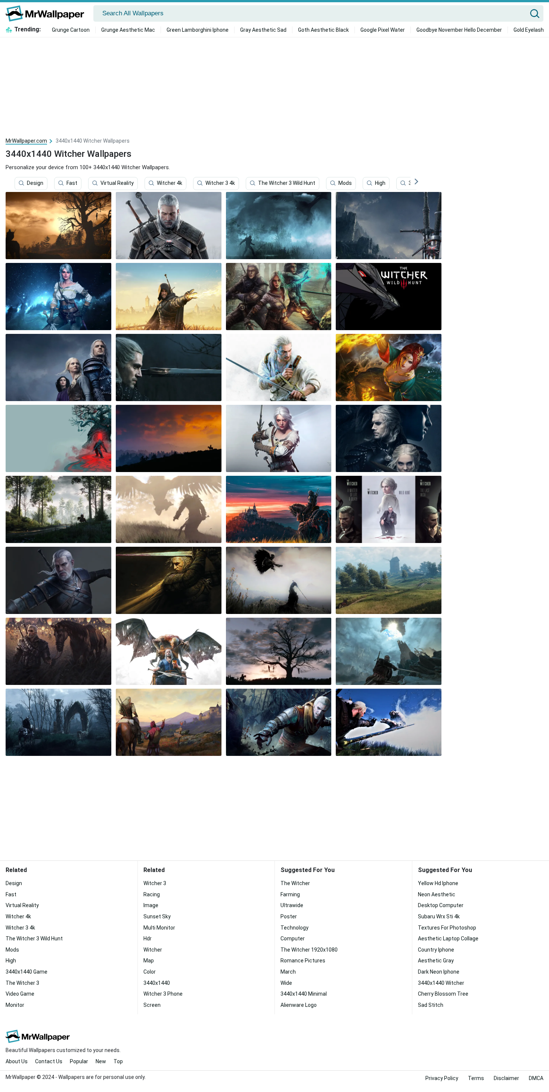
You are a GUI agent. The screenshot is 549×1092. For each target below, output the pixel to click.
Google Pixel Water (382, 30)
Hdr (147, 938)
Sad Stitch (430, 1005)
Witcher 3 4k (220, 183)
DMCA (536, 1078)
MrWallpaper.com (26, 141)
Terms (476, 1078)
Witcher (152, 950)
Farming (290, 894)
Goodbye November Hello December (459, 30)
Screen (152, 1005)
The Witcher (295, 883)
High (380, 183)
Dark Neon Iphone (438, 972)
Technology (294, 928)
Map (148, 961)
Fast (71, 183)
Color (149, 972)
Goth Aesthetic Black (323, 30)
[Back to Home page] (48, 13)
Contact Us (48, 1061)
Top (118, 1061)
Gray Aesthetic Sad (263, 30)
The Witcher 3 (22, 983)
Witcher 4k (169, 183)
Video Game (20, 994)
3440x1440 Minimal (303, 994)
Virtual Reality (117, 183)
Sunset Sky (157, 916)
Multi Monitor (159, 928)
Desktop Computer (440, 905)
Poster (288, 916)
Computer (292, 938)
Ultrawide (291, 905)
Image (150, 905)
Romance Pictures (302, 961)
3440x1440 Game (26, 972)
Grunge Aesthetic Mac (128, 30)
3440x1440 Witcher (441, 983)
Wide (286, 983)
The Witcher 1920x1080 (309, 950)
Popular (79, 1061)
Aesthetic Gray (436, 961)
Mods (345, 183)
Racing (151, 894)
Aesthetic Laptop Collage (448, 938)
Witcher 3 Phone (163, 994)
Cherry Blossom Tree (443, 994)
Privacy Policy (441, 1078)
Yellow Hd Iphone (438, 883)
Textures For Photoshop (447, 928)
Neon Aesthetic (436, 894)
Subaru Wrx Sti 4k (439, 916)
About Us (17, 1061)
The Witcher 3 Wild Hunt (286, 183)
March (288, 972)
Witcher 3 (154, 883)
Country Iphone (436, 950)
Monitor (15, 1005)
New (101, 1061)
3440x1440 (156, 983)
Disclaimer (506, 1078)
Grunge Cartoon (71, 30)
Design (35, 183)
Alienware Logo (298, 1005)
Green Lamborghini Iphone (198, 30)
